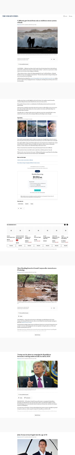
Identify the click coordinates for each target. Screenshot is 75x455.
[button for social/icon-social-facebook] (54, 59)
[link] (10, 16)
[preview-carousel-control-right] (56, 128)
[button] (65, 16)
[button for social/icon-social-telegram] (51, 59)
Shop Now (11, 245)
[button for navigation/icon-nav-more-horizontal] (57, 59)
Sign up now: (19, 24)
